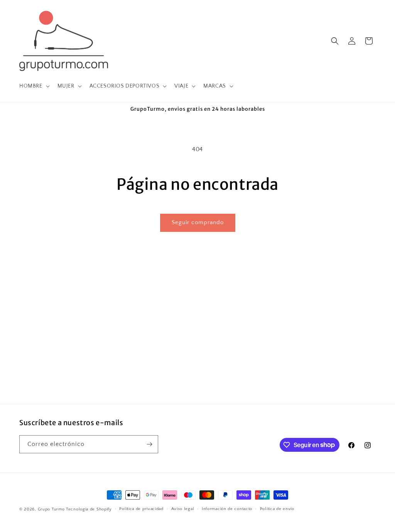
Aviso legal (182, 509)
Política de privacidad (141, 509)
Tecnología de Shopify (89, 509)
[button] (34, 86)
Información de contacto (227, 509)
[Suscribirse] (149, 444)
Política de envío (277, 509)
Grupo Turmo (51, 509)
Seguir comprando (198, 222)
